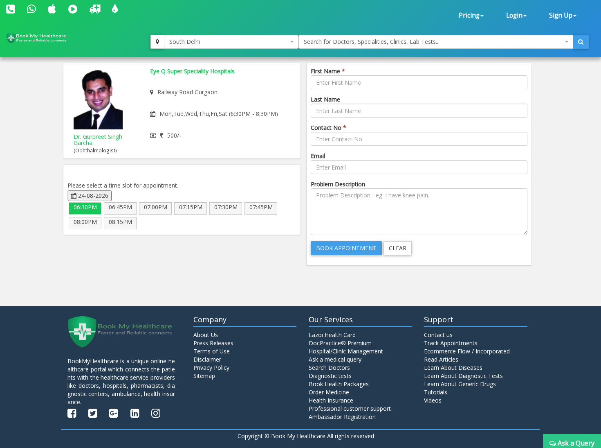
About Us (205, 335)
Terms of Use (211, 351)
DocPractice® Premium (340, 343)
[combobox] (231, 42)
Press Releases (213, 343)
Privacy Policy (211, 367)
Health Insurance (331, 400)
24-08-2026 (92, 195)
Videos (433, 400)
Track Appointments (451, 343)
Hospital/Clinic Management (346, 351)
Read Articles (441, 359)
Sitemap (204, 376)
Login (514, 15)
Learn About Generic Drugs (460, 384)
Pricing (469, 15)
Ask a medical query (335, 359)
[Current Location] (157, 42)
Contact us (438, 335)
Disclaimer (207, 359)
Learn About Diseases (453, 367)
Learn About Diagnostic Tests (463, 376)
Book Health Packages (339, 384)
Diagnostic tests (330, 376)
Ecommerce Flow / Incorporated (467, 351)
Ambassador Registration (342, 417)
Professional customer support (350, 408)
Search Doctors (329, 367)
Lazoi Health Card (332, 335)
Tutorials (435, 392)
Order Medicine (329, 392)
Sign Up (560, 15)
